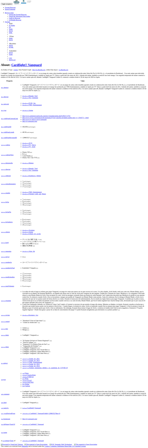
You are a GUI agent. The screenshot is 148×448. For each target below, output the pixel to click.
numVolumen (7, 286)
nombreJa (6, 262)
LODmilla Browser (15, 20)
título (5, 347)
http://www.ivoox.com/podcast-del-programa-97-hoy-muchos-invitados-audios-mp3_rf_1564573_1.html (55, 118)
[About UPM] (26, 4)
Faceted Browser (10, 7)
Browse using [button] (9, 13)
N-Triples (12, 25)
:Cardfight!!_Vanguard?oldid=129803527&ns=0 (41, 413)
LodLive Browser (14, 18)
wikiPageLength (7, 132)
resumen (6, 301)
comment (5, 394)
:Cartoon (26, 386)
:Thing (25, 373)
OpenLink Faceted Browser (18, 14)
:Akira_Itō (28, 251)
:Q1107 (27, 380)
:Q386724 (28, 377)
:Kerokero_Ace (30, 315)
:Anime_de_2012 (31, 364)
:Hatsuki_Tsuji (30, 96)
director (4, 97)
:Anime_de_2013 (31, 360)
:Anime (27, 110)
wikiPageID (6, 127)
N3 (10, 27)
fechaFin (6, 212)
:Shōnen (28, 163)
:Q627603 (28, 382)
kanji (5, 242)
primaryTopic (8, 441)
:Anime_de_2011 (31, 359)
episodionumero (8, 184)
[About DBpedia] (16, 4)
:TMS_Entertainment (32, 105)
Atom (10, 38)
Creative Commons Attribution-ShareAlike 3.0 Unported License (65, 446)
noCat (5, 257)
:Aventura (28, 230)
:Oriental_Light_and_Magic (34, 194)
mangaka (6, 251)
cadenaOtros (7, 155)
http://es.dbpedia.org (38, 70)
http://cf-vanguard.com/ (29, 121)
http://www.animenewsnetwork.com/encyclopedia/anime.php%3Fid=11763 (46, 116)
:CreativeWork (29, 375)
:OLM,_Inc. (29, 103)
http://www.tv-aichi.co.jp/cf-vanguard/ (34, 119)
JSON (11, 31)
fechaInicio (7, 222)
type (3, 110)
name (4, 432)
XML (10, 33)
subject (4, 363)
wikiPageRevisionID (9, 138)
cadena (5, 145)
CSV (10, 58)
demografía (7, 163)
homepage (5, 419)
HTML (11, 47)
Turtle (11, 29)
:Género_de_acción (31, 234)
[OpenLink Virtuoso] (12, 444)
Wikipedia (25, 446)
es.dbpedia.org (63, 70)
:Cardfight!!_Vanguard (33, 424)
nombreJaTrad (8, 268)
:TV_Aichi (28, 147)
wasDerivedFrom (8, 413)
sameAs (5, 408)
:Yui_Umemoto (30, 98)
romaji (5, 321)
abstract (4, 87)
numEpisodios (8, 277)
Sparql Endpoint (10, 9)
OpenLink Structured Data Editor (19, 16)
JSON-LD (12, 60)
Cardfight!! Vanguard (26, 65)
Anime (15, 70)
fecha (5, 202)
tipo (4, 329)
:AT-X (27, 143)
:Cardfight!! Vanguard (31, 408)
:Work (25, 379)
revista (5, 315)
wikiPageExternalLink (9, 118)
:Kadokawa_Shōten (31, 176)
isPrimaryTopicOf (8, 424)
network (5, 104)
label (4, 402)
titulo (5, 335)
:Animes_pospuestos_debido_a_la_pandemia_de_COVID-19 (45, 368)
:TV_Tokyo (29, 145)
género (5, 232)
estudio (5, 193)
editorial (6, 176)
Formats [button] (7, 22)
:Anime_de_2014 (31, 366)
